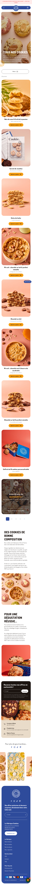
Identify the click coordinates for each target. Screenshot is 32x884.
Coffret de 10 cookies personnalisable (16, 469)
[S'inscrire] (25, 814)
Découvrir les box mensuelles (16, 511)
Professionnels (8, 868)
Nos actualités (8, 844)
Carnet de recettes (16, 169)
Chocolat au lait (16, 319)
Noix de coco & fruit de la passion (16, 119)
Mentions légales (23, 880)
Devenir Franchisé (9, 871)
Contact (7, 859)
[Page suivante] (24, 519)
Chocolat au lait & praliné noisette (16, 420)
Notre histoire (8, 841)
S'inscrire (25, 691)
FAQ (6, 861)
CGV (6, 856)
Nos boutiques (8, 847)
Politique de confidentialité (11, 880)
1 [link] (7, 519)
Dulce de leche (16, 218)
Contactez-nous (11, 833)
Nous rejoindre (8, 849)
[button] (3, 7)
